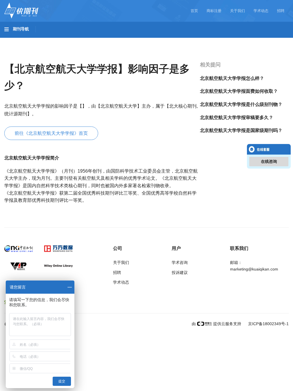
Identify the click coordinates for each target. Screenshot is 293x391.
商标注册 (214, 11)
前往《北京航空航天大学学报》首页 (51, 133)
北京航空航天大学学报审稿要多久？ (236, 117)
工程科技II (79, 40)
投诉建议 (180, 272)
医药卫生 (139, 40)
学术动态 (261, 11)
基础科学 (19, 40)
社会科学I (231, 40)
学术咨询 (180, 262)
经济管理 (19, 56)
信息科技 (168, 40)
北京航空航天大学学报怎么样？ (232, 78)
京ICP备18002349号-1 (268, 323)
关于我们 (237, 11)
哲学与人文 (199, 40)
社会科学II (262, 40)
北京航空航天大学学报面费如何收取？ (239, 91)
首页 (194, 11)
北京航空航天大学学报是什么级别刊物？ (241, 104)
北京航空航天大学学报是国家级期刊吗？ (241, 130)
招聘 (280, 11)
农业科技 (110, 40)
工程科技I (48, 40)
